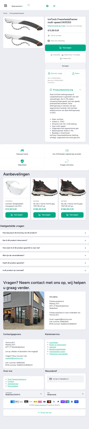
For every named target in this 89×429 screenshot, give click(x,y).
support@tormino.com (14, 358)
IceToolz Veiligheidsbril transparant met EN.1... (14, 205)
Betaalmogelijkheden (57, 349)
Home (5, 13)
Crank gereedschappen (16, 13)
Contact (11, 381)
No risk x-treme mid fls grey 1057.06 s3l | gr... (44, 205)
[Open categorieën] (5, 5)
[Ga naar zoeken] (28, 5)
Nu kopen (65, 66)
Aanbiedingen (13, 384)
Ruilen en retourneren (57, 345)
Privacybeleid (13, 386)
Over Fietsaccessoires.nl (17, 379)
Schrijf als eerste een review (57, 26)
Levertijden (53, 342)
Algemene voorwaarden (58, 354)
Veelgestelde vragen (57, 352)
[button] (54, 6)
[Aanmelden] (80, 379)
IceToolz (51, 82)
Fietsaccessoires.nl (40, 405)
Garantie (52, 347)
